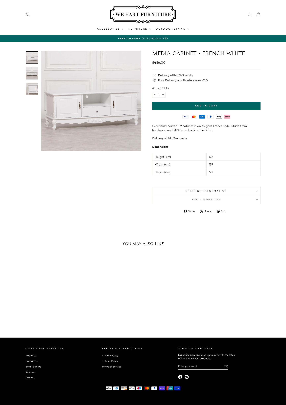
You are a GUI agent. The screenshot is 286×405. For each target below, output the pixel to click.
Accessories (109, 28)
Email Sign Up (33, 366)
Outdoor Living (171, 28)
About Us (30, 355)
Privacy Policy (110, 355)
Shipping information (206, 190)
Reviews (30, 372)
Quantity (161, 88)
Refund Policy (110, 361)
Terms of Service (111, 366)
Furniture (138, 28)
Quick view (53, 306)
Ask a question (206, 199)
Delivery (30, 377)
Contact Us (32, 361)
